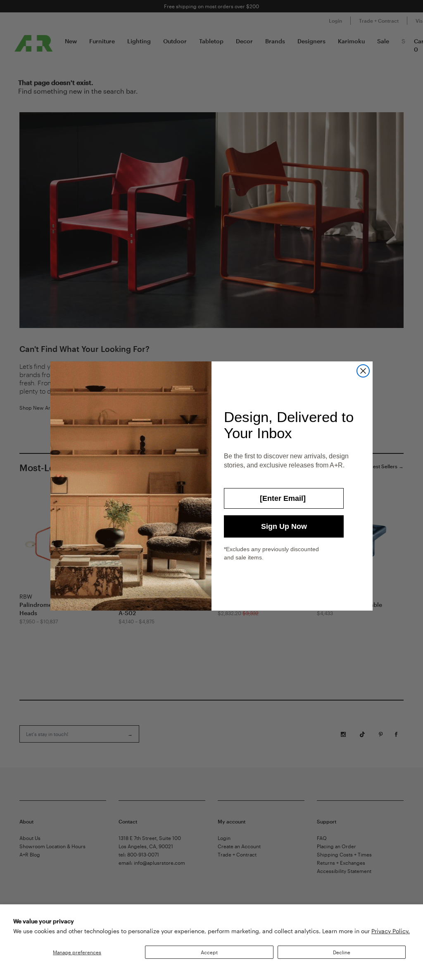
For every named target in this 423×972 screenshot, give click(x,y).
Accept (209, 952)
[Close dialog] (363, 371)
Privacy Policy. (390, 930)
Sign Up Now (284, 526)
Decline (341, 952)
